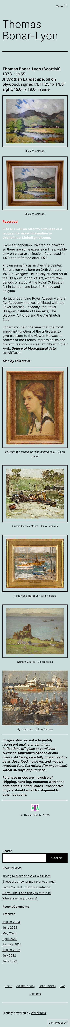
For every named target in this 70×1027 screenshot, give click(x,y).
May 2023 (9, 933)
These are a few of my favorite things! (28, 881)
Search (7, 851)
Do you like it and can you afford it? (26, 893)
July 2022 (9, 955)
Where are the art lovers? (19, 898)
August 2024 (11, 922)
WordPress (38, 1013)
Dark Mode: (56, 1022)
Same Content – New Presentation (26, 887)
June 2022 (9, 961)
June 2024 (9, 927)
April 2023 (9, 939)
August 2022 (11, 950)
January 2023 (11, 944)
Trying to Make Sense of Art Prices (26, 876)
